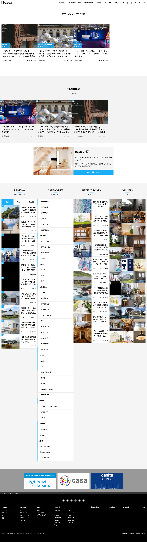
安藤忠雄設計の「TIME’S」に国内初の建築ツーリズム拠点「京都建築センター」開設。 (28, 253)
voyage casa (45, 446)
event (42, 367)
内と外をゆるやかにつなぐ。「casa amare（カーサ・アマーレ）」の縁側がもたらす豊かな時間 (100, 276)
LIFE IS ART (44, 350)
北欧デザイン (45, 252)
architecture (74, 3)
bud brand (44, 424)
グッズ (43, 270)
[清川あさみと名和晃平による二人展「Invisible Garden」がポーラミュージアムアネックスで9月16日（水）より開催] (83, 206)
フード (43, 292)
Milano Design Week (48, 389)
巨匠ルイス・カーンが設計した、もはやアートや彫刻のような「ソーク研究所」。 (28, 224)
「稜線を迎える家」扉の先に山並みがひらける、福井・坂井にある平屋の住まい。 (28, 238)
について (93, 172)
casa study (44, 458)
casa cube (57, 510)
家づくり (43, 441)
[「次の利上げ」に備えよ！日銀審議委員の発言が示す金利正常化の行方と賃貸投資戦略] (83, 292)
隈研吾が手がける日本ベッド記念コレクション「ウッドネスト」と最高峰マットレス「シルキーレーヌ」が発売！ (100, 319)
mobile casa (72, 525)
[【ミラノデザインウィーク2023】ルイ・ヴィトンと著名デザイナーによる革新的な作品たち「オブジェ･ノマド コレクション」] (56, 36)
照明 (42, 275)
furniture (43, 264)
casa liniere (57, 515)
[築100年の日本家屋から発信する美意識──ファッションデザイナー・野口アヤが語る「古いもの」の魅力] (83, 307)
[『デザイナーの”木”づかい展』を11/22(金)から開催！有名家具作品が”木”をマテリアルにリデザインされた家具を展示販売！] (20, 36)
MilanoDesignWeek (46, 44)
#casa (132, 533)
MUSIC (42, 355)
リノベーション (46, 241)
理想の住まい (45, 230)
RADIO (43, 418)
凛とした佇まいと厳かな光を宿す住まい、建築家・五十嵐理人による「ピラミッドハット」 (28, 296)
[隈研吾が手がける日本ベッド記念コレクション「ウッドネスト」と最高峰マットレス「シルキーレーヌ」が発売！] (83, 321)
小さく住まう (45, 344)
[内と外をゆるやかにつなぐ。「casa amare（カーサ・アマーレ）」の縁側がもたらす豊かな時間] (83, 278)
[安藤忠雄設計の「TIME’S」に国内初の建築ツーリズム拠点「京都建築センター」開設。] (83, 249)
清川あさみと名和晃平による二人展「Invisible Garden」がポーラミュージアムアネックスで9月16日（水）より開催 (100, 204)
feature (113, 3)
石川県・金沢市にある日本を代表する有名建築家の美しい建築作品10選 (28, 282)
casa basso (57, 517)
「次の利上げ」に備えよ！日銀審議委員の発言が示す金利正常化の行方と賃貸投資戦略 (100, 290)
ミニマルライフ (46, 338)
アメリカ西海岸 (46, 315)
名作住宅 (44, 218)
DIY (42, 321)
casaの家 (57, 507)
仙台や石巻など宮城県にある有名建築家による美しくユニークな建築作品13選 (28, 339)
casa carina (71, 513)
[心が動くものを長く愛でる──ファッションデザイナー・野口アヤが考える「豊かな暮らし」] (83, 264)
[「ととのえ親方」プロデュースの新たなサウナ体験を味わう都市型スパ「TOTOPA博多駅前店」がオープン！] (83, 335)
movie (42, 361)
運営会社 (19, 533)
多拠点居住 (44, 298)
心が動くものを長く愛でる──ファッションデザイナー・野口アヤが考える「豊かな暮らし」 (100, 261)
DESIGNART (45, 395)
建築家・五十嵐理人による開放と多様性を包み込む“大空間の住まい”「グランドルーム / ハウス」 (28, 267)
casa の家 (82, 151)
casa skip (71, 517)
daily (7, 202)
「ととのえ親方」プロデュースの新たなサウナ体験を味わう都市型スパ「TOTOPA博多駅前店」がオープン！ (100, 333)
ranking (73, 91)
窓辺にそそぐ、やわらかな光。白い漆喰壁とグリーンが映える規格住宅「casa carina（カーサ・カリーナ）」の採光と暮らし (100, 218)
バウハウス (44, 224)
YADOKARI (44, 412)
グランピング (45, 326)
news (42, 435)
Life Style (101, 3)
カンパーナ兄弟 (74, 14)
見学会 (43, 378)
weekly (19, 202)
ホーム (4, 533)
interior (88, 3)
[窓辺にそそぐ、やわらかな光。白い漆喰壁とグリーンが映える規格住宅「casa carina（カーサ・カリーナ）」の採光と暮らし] (83, 220)
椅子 (42, 281)
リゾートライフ (46, 332)
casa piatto (57, 522)
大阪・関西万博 (46, 372)
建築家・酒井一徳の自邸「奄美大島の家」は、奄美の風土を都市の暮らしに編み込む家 (28, 310)
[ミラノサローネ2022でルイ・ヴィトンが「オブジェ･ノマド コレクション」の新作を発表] (92, 36)
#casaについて (11, 533)
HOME (61, 3)
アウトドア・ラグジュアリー (50, 406)
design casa (45, 452)
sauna (42, 259)
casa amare (57, 513)
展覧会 (5, 44)
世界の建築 (44, 207)
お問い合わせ (40, 533)
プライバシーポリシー (29, 533)
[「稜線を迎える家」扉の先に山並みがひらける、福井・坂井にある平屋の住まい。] (83, 235)
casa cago (71, 520)
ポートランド (45, 309)
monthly (31, 202)
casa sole (71, 510)
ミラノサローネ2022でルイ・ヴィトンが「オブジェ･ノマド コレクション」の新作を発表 (91, 53)
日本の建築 (44, 213)
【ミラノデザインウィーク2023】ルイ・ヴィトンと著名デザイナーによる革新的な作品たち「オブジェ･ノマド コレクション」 (55, 54)
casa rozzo (71, 522)
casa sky (56, 520)
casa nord (71, 515)
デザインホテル (46, 247)
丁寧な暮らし (45, 304)
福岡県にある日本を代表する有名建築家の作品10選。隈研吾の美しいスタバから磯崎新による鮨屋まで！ (28, 210)
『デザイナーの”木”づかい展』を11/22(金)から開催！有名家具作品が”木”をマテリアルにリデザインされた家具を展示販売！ (19, 54)
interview (43, 429)
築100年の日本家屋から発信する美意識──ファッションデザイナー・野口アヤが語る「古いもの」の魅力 (100, 305)
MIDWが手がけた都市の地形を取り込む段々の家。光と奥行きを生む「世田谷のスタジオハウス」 (28, 325)
